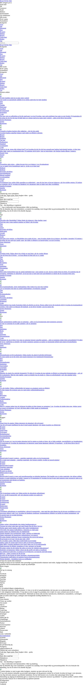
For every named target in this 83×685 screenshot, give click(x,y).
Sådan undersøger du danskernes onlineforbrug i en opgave (19, 535)
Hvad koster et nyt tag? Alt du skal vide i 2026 (15, 539)
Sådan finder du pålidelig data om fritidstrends (14, 531)
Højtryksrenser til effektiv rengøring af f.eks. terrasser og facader (20, 546)
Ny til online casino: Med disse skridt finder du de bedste (18, 541)
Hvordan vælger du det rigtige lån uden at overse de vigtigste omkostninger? (24, 548)
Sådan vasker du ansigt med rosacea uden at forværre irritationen (20, 542)
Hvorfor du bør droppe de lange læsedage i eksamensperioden (20, 555)
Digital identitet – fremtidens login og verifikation (15, 559)
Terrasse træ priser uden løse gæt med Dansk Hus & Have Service (21, 526)
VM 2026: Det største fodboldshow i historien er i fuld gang (19, 530)
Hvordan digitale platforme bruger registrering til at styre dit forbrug (21, 537)
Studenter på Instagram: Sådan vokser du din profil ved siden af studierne (23, 550)
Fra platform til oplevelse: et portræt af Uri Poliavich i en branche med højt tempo (26, 552)
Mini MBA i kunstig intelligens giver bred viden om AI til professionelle (23, 544)
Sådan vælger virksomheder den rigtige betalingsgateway (18, 524)
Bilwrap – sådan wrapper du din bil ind (12, 553)
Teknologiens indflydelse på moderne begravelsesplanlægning (20, 557)
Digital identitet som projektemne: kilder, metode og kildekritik (20, 533)
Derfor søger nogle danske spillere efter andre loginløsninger (19, 528)
